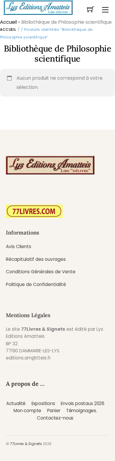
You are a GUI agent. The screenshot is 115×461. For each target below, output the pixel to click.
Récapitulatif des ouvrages (36, 259)
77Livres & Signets (26, 443)
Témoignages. (81, 410)
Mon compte (27, 410)
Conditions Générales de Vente (40, 272)
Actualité (16, 403)
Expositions (43, 403)
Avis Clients (18, 246)
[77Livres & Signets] (38, 7)
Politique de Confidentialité (36, 284)
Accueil (8, 22)
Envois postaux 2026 (82, 403)
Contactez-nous (55, 418)
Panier (53, 410)
